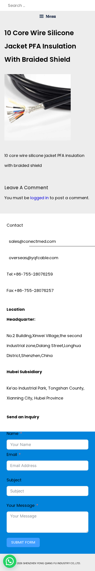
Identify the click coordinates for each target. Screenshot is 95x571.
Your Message (20, 505)
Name (12, 433)
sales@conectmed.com (31, 241)
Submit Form (23, 542)
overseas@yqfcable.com (32, 257)
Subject (14, 480)
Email (12, 454)
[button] (9, 561)
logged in (39, 198)
